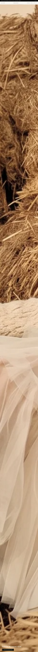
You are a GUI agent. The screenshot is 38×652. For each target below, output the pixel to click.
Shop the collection (8, 649)
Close (36, 0)
